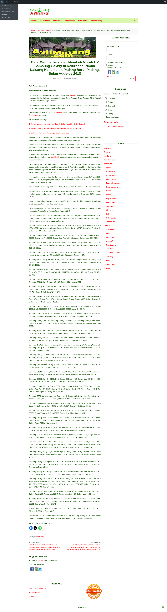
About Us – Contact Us (37, 588)
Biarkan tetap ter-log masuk (115, 63)
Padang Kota (111, 179)
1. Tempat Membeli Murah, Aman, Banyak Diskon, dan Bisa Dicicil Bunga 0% (57, 124)
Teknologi (41, 536)
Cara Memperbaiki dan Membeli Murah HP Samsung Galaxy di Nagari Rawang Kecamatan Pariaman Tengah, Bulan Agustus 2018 (44, 546)
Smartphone (33, 115)
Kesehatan (110, 237)
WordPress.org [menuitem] (6, 6)
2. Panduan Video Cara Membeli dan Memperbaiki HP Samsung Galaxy (55, 128)
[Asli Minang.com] (39, 11)
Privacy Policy (34, 592)
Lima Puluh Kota (112, 175)
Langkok (107, 225)
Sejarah (107, 268)
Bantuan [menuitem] (4, 15)
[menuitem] (2, 2)
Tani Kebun (110, 249)
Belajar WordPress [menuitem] (7, 12)
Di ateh (110, 110)
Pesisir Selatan (111, 202)
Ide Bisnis (107, 156)
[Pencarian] (135, 20)
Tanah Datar (110, 221)
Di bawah (111, 98)
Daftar (108, 76)
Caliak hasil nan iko (111, 122)
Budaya (107, 152)
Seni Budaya (111, 245)
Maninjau (111, 114)
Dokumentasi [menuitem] (5, 9)
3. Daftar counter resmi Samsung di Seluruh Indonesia (49, 133)
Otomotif (109, 241)
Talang (110, 102)
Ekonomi (109, 233)
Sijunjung (109, 210)
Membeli (73, 95)
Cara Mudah (110, 229)
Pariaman (109, 190)
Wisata (108, 260)
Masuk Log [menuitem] (8, 2)
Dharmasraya (111, 171)
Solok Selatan (111, 218)
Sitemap (32, 596)
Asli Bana (107, 148)
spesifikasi (55, 157)
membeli (59, 112)
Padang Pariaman (113, 183)
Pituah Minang (109, 264)
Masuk (131, 78)
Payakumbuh (111, 198)
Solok (108, 214)
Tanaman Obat (114, 252)
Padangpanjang (112, 187)
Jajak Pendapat (109, 160)
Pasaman (109, 194)
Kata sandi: (110, 54)
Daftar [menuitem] (16, 2)
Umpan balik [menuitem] (5, 18)
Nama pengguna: (112, 46)
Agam (108, 167)
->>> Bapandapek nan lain (113, 126)
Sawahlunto (110, 206)
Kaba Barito (108, 163)
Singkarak (111, 106)
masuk (40, 560)
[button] (32, 569)
